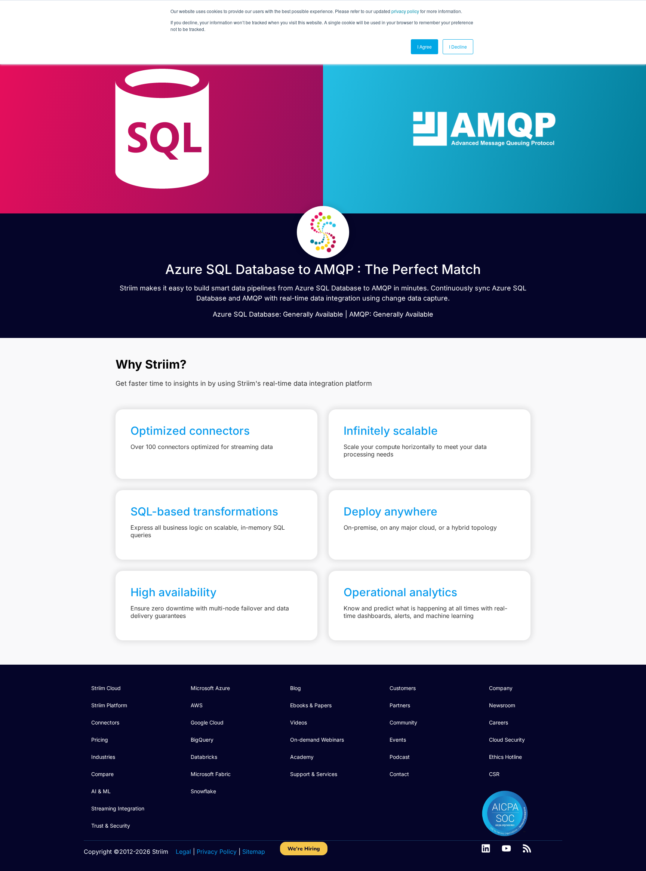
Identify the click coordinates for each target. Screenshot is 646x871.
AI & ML (101, 791)
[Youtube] (506, 848)
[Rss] (526, 848)
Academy (302, 757)
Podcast (400, 757)
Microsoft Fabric (211, 774)
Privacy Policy (217, 851)
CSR (494, 774)
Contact (399, 774)
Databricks (204, 757)
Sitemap (253, 851)
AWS (197, 705)
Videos (298, 722)
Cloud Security (507, 739)
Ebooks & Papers (311, 705)
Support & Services (313, 774)
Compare (102, 774)
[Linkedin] (485, 848)
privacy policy (405, 11)
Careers (498, 722)
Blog (295, 688)
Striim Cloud (106, 688)
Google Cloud (207, 722)
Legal (183, 851)
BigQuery (202, 739)
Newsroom (502, 705)
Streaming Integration (117, 808)
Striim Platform (109, 705)
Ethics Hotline (505, 757)
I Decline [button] (458, 46)
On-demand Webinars (317, 739)
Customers (403, 688)
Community (403, 722)
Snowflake (203, 791)
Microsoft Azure (210, 688)
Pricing (99, 739)
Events (398, 739)
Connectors (105, 722)
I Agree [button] (424, 46)
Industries (103, 757)
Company (501, 688)
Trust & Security (110, 825)
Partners (400, 705)
